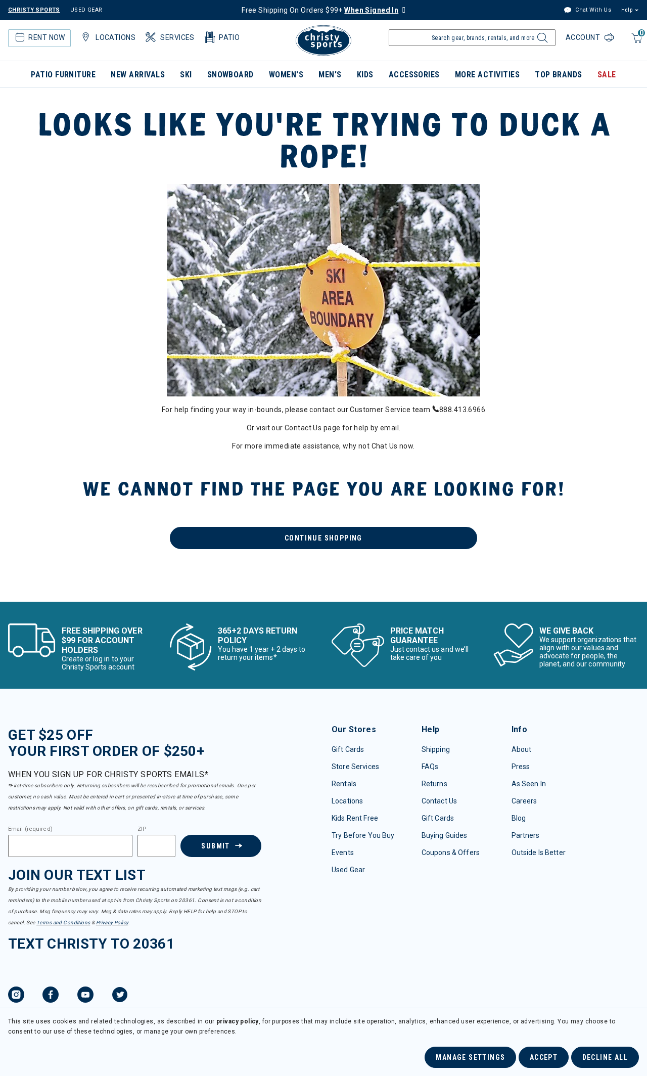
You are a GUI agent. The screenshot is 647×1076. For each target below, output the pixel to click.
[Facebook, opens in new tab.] (50, 996)
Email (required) (30, 829)
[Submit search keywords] (541, 40)
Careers (524, 801)
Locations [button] (115, 37)
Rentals (344, 784)
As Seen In (529, 784)
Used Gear (348, 870)
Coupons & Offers (451, 852)
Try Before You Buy (363, 835)
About (522, 749)
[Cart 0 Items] (635, 43)
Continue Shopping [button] (323, 538)
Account (584, 37)
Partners (526, 835)
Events (343, 852)
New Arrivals (138, 74)
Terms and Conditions (63, 922)
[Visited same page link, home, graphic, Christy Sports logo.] (323, 40)
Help (626, 10)
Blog (519, 818)
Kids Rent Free (355, 818)
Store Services (355, 767)
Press (521, 767)
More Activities (487, 74)
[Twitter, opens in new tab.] (120, 996)
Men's (329, 74)
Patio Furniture (63, 74)
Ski (186, 74)
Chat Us (385, 446)
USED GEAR (86, 10)
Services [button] (177, 37)
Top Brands (558, 74)
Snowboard (230, 74)
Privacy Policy (112, 922)
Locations (347, 801)
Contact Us (439, 801)
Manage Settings (470, 1057)
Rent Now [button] (46, 37)
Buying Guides (445, 835)
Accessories (414, 74)
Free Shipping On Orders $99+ (320, 10)
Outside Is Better (539, 852)
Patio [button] (229, 37)
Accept (544, 1057)
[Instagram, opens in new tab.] (16, 996)
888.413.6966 (462, 410)
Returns (434, 784)
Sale (606, 74)
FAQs (430, 767)
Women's (286, 74)
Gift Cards (348, 749)
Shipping (436, 749)
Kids (365, 74)
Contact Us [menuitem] (303, 428)
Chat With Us (592, 10)
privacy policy (237, 1021)
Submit (215, 846)
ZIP (142, 829)
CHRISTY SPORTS (34, 10)
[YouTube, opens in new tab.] (85, 996)
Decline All (605, 1057)
